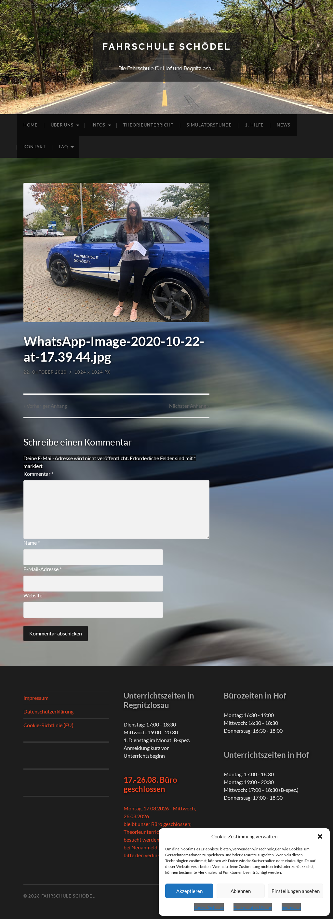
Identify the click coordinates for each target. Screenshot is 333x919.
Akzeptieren (189, 891)
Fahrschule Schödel (166, 46)
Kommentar (38, 474)
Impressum (291, 907)
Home (30, 124)
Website (32, 595)
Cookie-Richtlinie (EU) (48, 725)
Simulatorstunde (209, 124)
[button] (320, 836)
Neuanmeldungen (151, 847)
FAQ (63, 146)
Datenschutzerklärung (252, 907)
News (283, 124)
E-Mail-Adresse (42, 569)
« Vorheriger (45, 406)
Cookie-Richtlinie (209, 907)
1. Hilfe (254, 124)
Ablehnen (241, 891)
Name (31, 542)
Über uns (62, 124)
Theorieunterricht (148, 124)
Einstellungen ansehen (296, 891)
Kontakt (34, 146)
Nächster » (189, 406)
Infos (98, 124)
